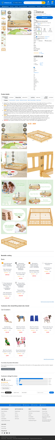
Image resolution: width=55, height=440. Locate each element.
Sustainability (3, 418)
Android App (3, 428)
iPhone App (3, 426)
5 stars (17, 378)
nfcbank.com (36, 72)
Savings (16, 6)
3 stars (17, 381)
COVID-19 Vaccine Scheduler (34, 411)
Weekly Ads (43, 405)
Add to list (40, 40)
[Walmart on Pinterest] (9, 433)
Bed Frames (39, 100)
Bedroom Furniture (17, 8)
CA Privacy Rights (45, 415)
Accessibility (31, 416)
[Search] (43, 2)
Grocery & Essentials (23, 6)
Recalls (30, 415)
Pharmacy (39, 6)
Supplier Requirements (5, 420)
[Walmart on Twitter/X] (4, 433)
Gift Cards (17, 418)
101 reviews (42, 53)
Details (46, 38)
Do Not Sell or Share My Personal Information (46, 420)
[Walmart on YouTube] (7, 433)
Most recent (8, 392)
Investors (3, 416)
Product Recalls (31, 418)
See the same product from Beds (47, 301)
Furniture (12, 8)
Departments (6, 6)
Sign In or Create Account (16, 405)
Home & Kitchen (7, 8)
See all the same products (49, 359)
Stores (16, 413)
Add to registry (49, 40)
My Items (49, 6)
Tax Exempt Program (32, 420)
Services (11, 6)
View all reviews (5, 388)
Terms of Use (44, 411)
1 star (18, 384)
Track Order (35, 405)
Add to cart (44, 17)
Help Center (27, 405)
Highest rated (16, 392)
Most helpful (24, 392)
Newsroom (3, 415)
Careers (43, 6)
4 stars (17, 380)
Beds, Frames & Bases (32, 100)
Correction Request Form (8, 369)
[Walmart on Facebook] (2, 433)
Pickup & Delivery (32, 6)
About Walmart (4, 411)
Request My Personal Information (46, 417)
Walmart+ (17, 416)
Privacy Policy (45, 413)
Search (51, 392)
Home (2, 8)
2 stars (17, 383)
